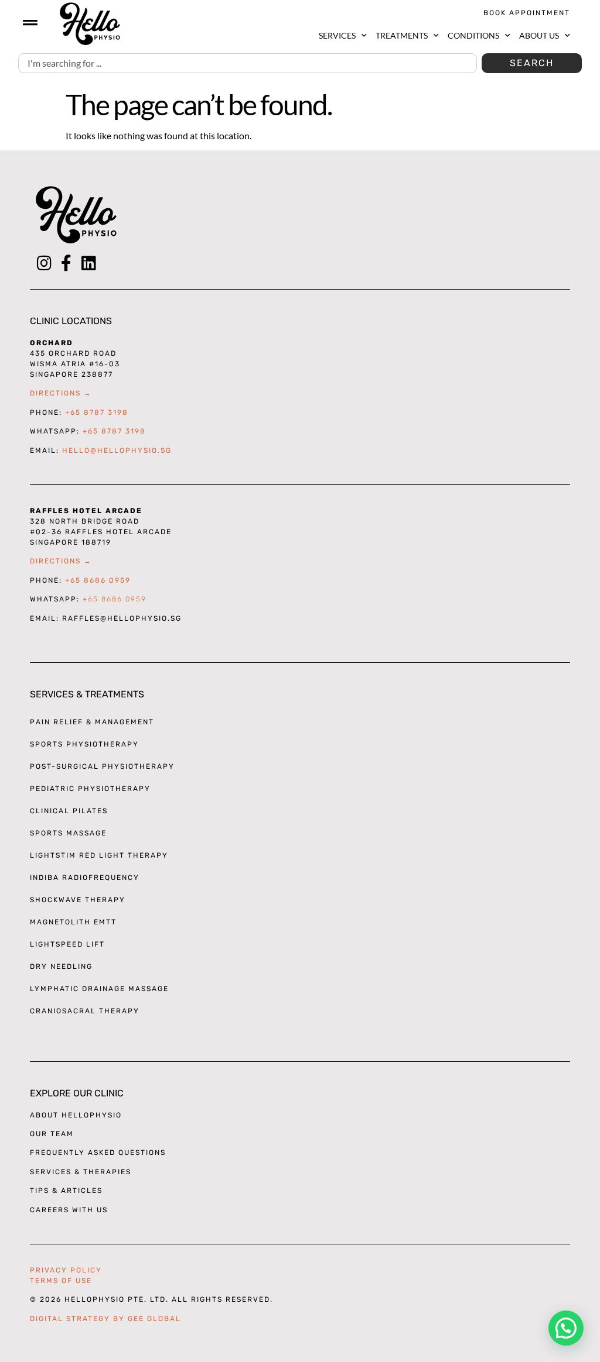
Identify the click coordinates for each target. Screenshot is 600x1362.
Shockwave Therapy (77, 900)
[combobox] (247, 63)
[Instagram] (44, 263)
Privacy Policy (66, 1270)
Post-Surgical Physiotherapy (102, 766)
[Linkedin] (88, 263)
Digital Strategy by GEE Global (105, 1319)
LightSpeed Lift (67, 944)
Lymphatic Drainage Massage (99, 989)
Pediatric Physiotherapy (90, 789)
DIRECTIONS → (61, 393)
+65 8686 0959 (98, 580)
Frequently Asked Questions (98, 1152)
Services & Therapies (80, 1172)
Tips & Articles (66, 1190)
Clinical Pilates (69, 811)
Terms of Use (61, 1281)
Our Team (52, 1134)
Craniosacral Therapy (84, 1011)
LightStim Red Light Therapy (99, 855)
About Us (539, 35)
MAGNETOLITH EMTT (73, 922)
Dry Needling (61, 966)
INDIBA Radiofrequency (84, 877)
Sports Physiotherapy (84, 744)
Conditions (473, 35)
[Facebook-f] (66, 263)
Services (337, 35)
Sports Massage (68, 833)
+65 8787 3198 (96, 412)
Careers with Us (69, 1210)
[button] (566, 1328)
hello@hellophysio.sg (117, 450)
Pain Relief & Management (92, 722)
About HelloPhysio (76, 1115)
